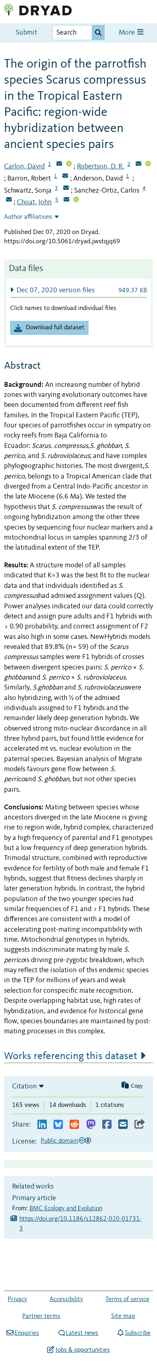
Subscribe (138, 1333)
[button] (78, 290)
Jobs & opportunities (82, 1350)
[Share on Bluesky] (58, 1125)
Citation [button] (24, 1086)
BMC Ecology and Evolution (65, 1208)
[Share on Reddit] (74, 1125)
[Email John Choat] (66, 200)
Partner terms (41, 1316)
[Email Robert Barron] (65, 176)
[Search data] (98, 32)
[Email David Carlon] (59, 164)
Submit (26, 32)
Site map (123, 1316)
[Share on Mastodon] (90, 1125)
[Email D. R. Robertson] (138, 164)
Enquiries (26, 1333)
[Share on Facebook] (107, 1125)
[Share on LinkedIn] (42, 1125)
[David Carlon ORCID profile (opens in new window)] (69, 164)
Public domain (59, 1141)
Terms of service (127, 1299)
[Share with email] (123, 1125)
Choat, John (34, 202)
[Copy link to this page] (139, 1124)
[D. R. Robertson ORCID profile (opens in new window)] (148, 164)
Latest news (82, 1333)
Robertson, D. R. (100, 166)
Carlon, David (24, 166)
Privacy (17, 1299)
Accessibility (66, 1299)
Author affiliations (28, 217)
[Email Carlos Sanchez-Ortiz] (9, 200)
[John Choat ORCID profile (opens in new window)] (76, 200)
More (127, 32)
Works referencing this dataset (70, 1056)
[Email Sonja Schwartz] (66, 188)
